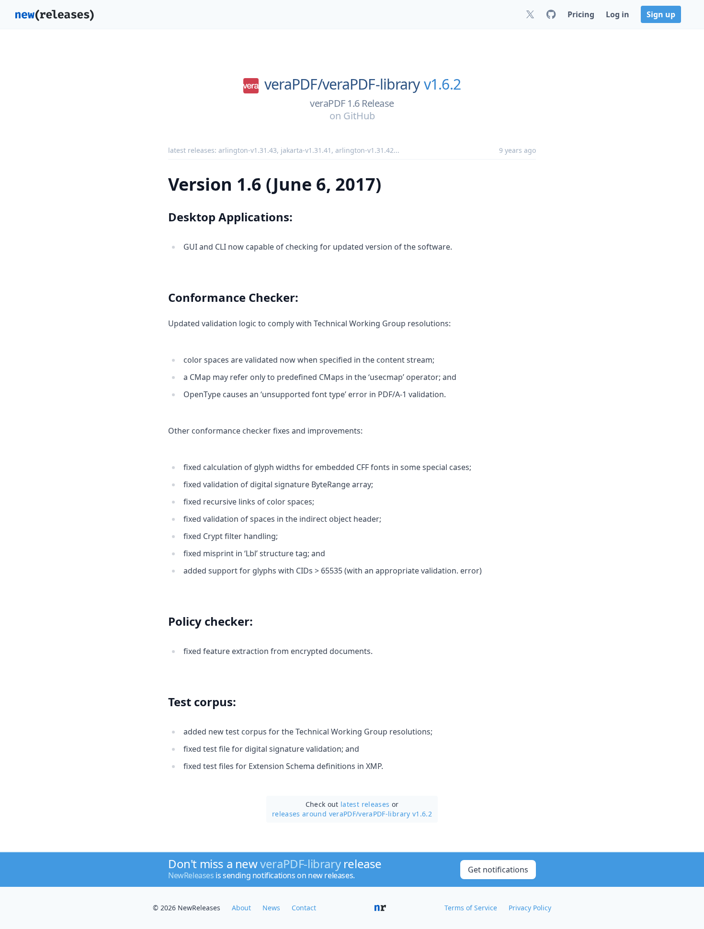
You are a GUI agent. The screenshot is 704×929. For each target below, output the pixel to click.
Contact (304, 907)
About (241, 907)
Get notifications (498, 869)
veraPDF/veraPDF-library (342, 84)
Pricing (581, 14)
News (271, 907)
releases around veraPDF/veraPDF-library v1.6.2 (352, 813)
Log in (617, 14)
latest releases (365, 804)
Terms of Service (470, 907)
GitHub (359, 115)
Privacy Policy (530, 907)
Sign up (661, 14)
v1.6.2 (442, 84)
